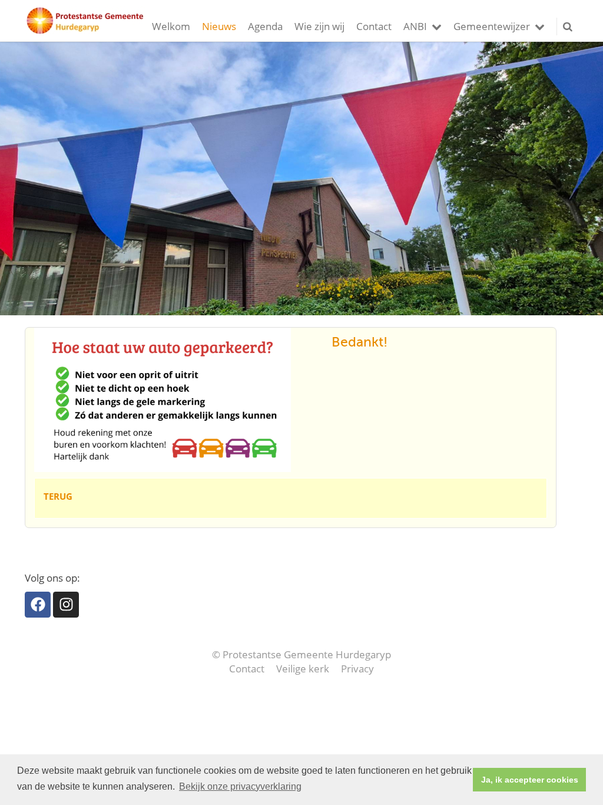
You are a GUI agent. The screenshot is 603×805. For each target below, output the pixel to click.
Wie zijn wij (319, 26)
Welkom (171, 26)
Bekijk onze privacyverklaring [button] (240, 786)
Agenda (265, 26)
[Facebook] (38, 605)
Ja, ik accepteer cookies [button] (529, 779)
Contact (374, 26)
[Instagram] (66, 605)
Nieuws (219, 26)
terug (58, 496)
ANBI (415, 26)
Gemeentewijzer (491, 26)
